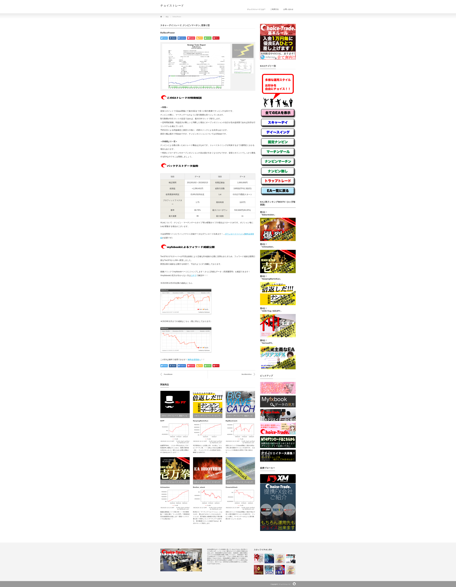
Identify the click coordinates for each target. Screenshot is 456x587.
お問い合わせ (288, 9)
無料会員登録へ (194, 360)
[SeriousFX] (290, 558)
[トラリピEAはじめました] (278, 393)
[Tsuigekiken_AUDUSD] (280, 570)
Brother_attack (199, 487)
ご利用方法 (274, 9)
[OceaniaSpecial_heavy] (258, 570)
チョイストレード (172, 5)
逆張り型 (205, 25)
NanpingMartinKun (200, 421)
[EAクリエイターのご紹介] (278, 420)
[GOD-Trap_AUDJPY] (258, 558)
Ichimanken (165, 487)
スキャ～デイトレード (171, 25)
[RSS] (294, 583)
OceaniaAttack (232, 487)
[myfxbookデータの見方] (278, 407)
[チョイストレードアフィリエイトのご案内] (278, 461)
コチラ (194, 275)
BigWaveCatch (231, 421)
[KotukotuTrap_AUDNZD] (290, 570)
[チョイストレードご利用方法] (278, 59)
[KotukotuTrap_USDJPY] (280, 558)
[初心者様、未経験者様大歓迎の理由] (278, 434)
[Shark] (269, 558)
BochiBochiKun (247, 374)
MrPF (162, 421)
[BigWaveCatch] (269, 570)
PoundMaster (168, 374)
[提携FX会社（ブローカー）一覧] (278, 530)
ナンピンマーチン (191, 25)
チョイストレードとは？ (256, 9)
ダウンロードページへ (234, 234)
